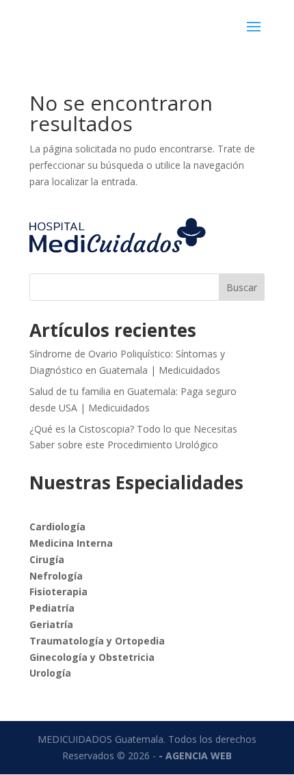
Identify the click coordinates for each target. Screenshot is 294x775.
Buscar (241, 287)
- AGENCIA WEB (195, 755)
